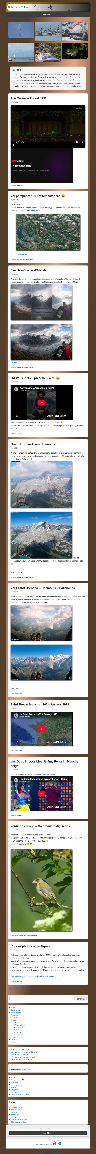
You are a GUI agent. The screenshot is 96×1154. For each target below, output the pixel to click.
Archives (12, 1067)
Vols (24, 259)
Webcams (14, 1082)
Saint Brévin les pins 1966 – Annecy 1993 (40, 704)
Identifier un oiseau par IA (20, 1119)
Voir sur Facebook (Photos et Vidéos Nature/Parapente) (34, 976)
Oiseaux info (22, 936)
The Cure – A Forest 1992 (29, 98)
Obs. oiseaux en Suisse (19, 1122)
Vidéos (20, 185)
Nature (16, 1022)
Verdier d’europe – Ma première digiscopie (41, 826)
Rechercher (80, 998)
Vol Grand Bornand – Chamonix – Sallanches (43, 588)
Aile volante (20, 1027)
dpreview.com (15, 1110)
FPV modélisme (19, 1025)
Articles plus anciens (16, 989)
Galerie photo (15, 1085)
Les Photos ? (16, 362)
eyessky (21, 7)
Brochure (14, 1040)
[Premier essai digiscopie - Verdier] (41, 930)
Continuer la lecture (20, 254)
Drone (18, 1030)
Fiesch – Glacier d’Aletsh (28, 270)
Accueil (13, 1077)
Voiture (18, 1032)
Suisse (13, 1042)
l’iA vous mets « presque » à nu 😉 (35, 378)
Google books (15, 1112)
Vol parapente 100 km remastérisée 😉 (38, 196)
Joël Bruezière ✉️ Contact (20, 1094)
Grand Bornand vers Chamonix (33, 444)
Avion (18, 1035)
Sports (13, 1037)
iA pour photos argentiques (30, 946)
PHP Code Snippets (39, 1152)
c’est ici (37, 210)
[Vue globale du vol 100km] (48, 249)
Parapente (29, 259)
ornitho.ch (14, 1117)
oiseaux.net (15, 1114)
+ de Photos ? (16, 572)
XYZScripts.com (57, 1152)
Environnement (32, 936)
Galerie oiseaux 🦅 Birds (19, 1080)
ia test (20, 259)
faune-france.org (16, 1107)
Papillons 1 (15, 1092)
